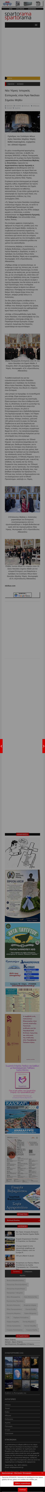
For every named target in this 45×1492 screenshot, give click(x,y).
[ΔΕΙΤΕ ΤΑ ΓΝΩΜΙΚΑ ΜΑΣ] (43, 746)
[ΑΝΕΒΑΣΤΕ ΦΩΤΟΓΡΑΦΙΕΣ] (1, 746)
